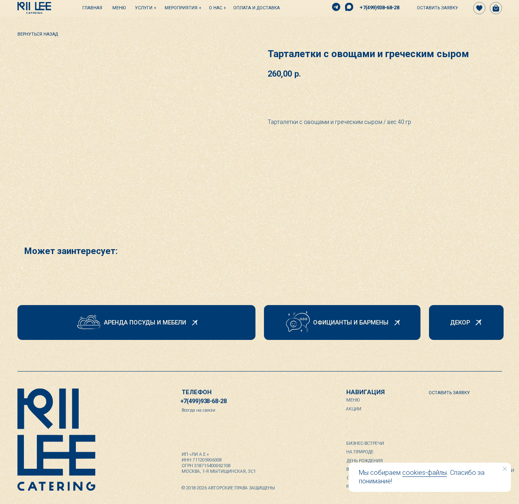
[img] (34, 8)
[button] (434, 8)
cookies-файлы (424, 472)
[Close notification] (505, 469)
